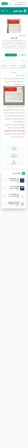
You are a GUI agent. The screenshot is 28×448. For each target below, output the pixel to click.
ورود (10, 3)
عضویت (4, 3)
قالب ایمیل (19, 78)
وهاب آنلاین (17, 11)
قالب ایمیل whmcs (22, 35)
